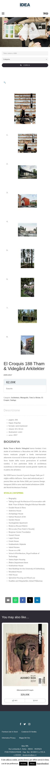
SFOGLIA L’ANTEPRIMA (13, 493)
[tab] (12, 410)
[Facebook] (20, 724)
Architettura (14, 35)
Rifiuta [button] (32, 764)
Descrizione (12, 410)
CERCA (26, 65)
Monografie (24, 398)
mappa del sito (24, 738)
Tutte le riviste (34, 398)
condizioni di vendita (28, 732)
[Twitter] (25, 724)
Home (6, 35)
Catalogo (13, 400)
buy (36, 700)
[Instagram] (29, 724)
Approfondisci (43, 763)
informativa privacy (9, 738)
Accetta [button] (23, 764)
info (15, 700)
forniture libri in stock (10, 732)
